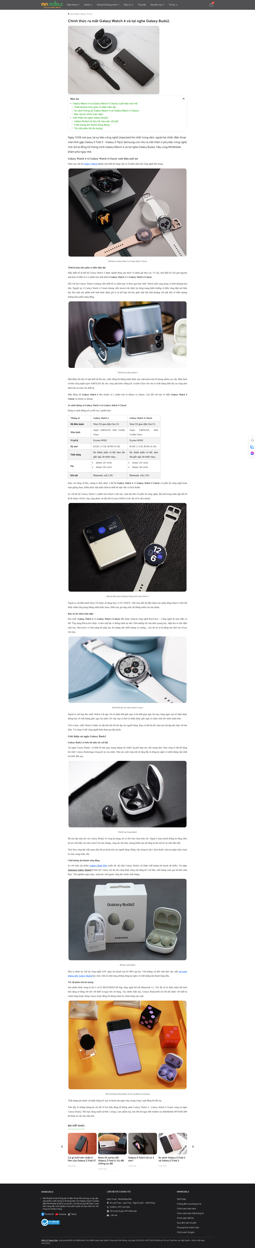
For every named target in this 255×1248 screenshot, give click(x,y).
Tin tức (172, 4)
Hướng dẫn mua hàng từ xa (189, 1204)
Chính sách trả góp (185, 1232)
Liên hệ (113, 1215)
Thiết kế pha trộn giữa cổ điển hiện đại (95, 107)
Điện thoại (72, 4)
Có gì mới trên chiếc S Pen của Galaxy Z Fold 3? (82, 1159)
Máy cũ (127, 4)
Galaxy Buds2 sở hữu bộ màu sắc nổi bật (96, 121)
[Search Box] (204, 4)
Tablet (87, 4)
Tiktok (73, 1214)
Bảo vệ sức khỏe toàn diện (88, 114)
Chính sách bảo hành (186, 1208)
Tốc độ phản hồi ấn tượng (88, 128)
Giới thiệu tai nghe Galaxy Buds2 (90, 117)
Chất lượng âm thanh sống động (91, 124)
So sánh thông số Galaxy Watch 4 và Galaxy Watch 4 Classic (106, 110)
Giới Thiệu (181, 1199)
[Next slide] (192, 1146)
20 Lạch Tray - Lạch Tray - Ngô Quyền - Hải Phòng (132, 1203)
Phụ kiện (142, 4)
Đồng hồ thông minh (107, 4)
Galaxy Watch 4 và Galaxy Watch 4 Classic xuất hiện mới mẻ (105, 103)
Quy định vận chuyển (186, 1223)
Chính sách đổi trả (185, 1218)
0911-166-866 (123, 1207)
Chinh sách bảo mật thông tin (190, 1213)
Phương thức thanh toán (188, 1227)
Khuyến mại (156, 4)
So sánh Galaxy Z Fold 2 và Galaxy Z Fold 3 (171, 1159)
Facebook (49, 1214)
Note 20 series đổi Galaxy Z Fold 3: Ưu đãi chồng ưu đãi (111, 1160)
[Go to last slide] (62, 1146)
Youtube (62, 1214)
